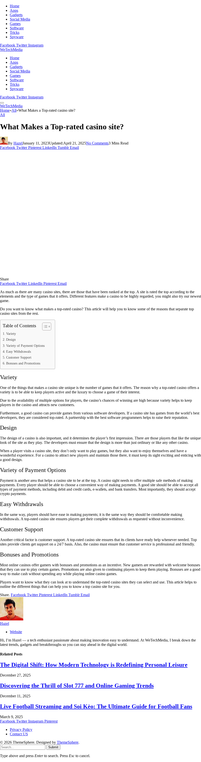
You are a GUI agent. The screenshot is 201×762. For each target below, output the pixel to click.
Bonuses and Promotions (24, 363)
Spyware (17, 37)
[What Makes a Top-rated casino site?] (96, 275)
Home (14, 6)
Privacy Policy (21, 729)
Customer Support (18, 357)
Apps (14, 10)
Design (11, 339)
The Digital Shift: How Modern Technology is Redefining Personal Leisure (94, 665)
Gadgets (16, 15)
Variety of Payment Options (26, 346)
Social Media (20, 19)
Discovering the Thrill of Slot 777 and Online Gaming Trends (77, 685)
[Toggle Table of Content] (44, 326)
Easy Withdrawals (18, 351)
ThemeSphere (67, 742)
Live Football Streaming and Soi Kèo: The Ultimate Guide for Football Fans (96, 706)
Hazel (18, 143)
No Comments (97, 143)
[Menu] (2, 103)
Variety (11, 334)
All (2, 115)
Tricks (14, 32)
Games (15, 24)
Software (17, 28)
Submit (53, 747)
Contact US (19, 734)
